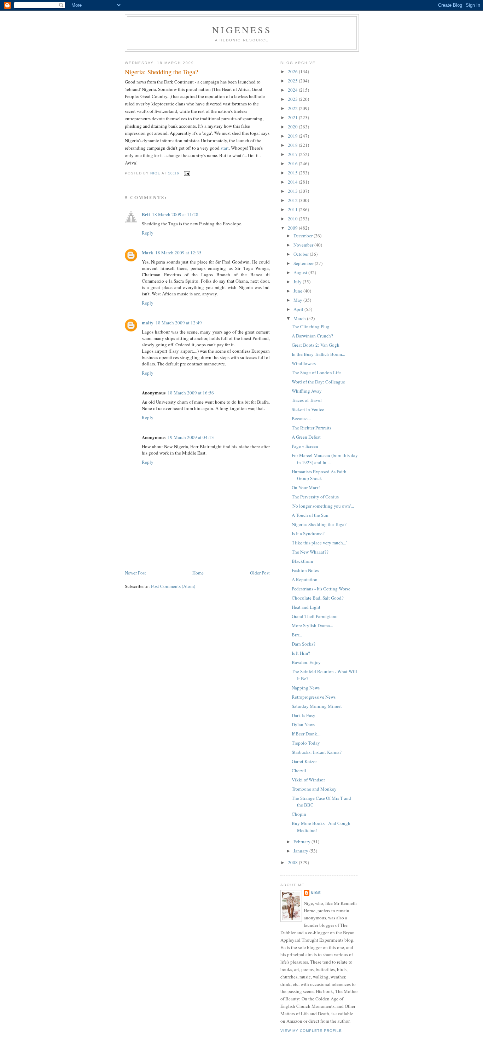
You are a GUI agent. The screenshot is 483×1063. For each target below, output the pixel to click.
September (304, 263)
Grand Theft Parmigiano (315, 616)
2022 (293, 108)
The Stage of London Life (316, 372)
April (298, 309)
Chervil (299, 770)
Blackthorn (302, 561)
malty (147, 322)
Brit (146, 214)
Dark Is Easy (303, 715)
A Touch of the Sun (310, 515)
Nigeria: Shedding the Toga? (319, 524)
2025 (293, 80)
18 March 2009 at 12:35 (178, 252)
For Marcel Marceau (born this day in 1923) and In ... (325, 459)
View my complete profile (311, 1031)
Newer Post (135, 573)
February (302, 841)
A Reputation (305, 579)
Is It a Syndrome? (308, 533)
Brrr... (297, 634)
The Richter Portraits (311, 427)
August (300, 272)
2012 (293, 200)
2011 (293, 209)
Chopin (299, 814)
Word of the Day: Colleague (318, 382)
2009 (293, 228)
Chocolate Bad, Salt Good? (318, 598)
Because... (301, 418)
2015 (293, 172)
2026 (293, 71)
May (298, 300)
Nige (316, 893)
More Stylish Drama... (312, 625)
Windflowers (304, 363)
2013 (293, 191)
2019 (293, 136)
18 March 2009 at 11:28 (175, 214)
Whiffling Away (307, 391)
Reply (147, 233)
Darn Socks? (303, 644)
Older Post (260, 573)
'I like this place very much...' (319, 542)
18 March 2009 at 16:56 (191, 392)
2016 (293, 163)
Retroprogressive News (314, 697)
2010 (293, 218)
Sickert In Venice (308, 409)
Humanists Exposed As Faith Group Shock (319, 475)
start (225, 148)
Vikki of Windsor (308, 779)
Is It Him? (301, 653)
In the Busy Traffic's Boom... (318, 354)
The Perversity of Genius (315, 496)
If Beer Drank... (306, 733)
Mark (147, 252)
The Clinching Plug (311, 326)
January (301, 851)
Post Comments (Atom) (173, 586)
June (298, 291)
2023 (293, 99)
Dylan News (303, 724)
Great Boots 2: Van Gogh (315, 345)
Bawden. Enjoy (306, 662)
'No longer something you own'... (323, 506)
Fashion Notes (305, 570)
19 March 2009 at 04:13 (191, 437)
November (303, 245)
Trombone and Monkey (314, 789)
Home (198, 573)
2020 (293, 126)
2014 (293, 182)
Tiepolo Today (306, 743)
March (300, 318)
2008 (293, 862)
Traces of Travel (307, 400)
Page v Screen (305, 446)
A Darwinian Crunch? (312, 336)
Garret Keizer (304, 761)
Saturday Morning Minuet (317, 706)
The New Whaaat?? (310, 552)
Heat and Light (306, 607)
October (301, 254)
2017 (293, 154)
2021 (293, 117)
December (303, 235)
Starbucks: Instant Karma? (317, 752)
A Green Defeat (306, 437)
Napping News (306, 687)
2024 (293, 90)
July (298, 281)
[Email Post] (187, 173)
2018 (293, 145)
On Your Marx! (306, 487)
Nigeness (242, 30)
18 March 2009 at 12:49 (179, 322)
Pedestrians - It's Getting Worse (321, 588)
